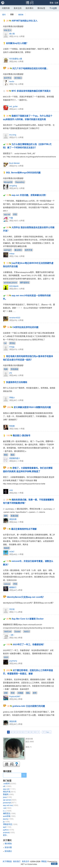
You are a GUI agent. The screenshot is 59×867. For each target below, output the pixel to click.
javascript (9, 802)
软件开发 (28, 250)
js (6, 821)
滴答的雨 (12, 519)
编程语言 (9, 813)
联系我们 (16, 861)
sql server (9, 799)
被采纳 (20, 14)
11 (38, 732)
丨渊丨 (12, 635)
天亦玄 (12, 609)
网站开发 (9, 791)
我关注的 (18, 8)
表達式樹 (14, 515)
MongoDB (8, 182)
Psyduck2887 (14, 696)
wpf (7, 827)
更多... (5, 835)
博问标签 (41, 8)
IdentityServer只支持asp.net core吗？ (26, 596)
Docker (17, 631)
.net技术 (9, 783)
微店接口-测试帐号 (21, 435)
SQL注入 (7, 30)
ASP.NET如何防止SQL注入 (24, 20)
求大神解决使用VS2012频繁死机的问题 (32, 407)
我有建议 (8, 851)
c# (7, 786)
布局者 (12, 426)
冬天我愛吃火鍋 (15, 58)
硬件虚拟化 (24, 282)
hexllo (11, 81)
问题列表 (6, 8)
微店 (12, 454)
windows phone (10, 282)
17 (43, 732)
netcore (7, 584)
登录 (51, 2)
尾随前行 (12, 587)
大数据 (20, 693)
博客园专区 (10, 824)
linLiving (12, 134)
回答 (12, 14)
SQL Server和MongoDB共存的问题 (23, 172)
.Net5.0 (26, 631)
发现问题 (8, 847)
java (7, 797)
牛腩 (11, 218)
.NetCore (7, 631)
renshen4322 (14, 317)
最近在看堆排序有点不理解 (24, 528)
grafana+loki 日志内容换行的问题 (28, 705)
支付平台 (7, 78)
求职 (6, 693)
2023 (6, 657)
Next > (48, 732)
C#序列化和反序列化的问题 (25, 327)
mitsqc (12, 253)
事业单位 (18, 250)
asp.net (7, 214)
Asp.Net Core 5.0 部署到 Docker (27, 618)
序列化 (12, 343)
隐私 (28, 693)
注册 (56, 2)
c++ (7, 810)
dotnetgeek (13, 286)
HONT (11, 551)
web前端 (9, 816)
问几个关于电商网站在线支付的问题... (30, 68)
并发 (15, 214)
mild (11, 490)
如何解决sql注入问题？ (17, 43)
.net (7, 808)
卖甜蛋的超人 (14, 458)
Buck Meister (14, 163)
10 (35, 732)
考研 (12, 693)
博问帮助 (8, 843)
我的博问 (29, 8)
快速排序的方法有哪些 (16, 382)
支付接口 (18, 78)
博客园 (44, 861)
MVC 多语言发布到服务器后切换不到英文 (31, 90)
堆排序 (6, 548)
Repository (19, 182)
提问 (4, 14)
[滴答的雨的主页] (14, 748)
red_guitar (13, 106)
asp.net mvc (10, 805)
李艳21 (12, 397)
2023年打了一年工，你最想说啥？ (29, 644)
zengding (13, 185)
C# (5, 343)
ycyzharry (13, 660)
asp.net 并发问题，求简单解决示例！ (29, 194)
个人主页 (53, 8)
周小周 (12, 33)
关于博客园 (7, 861)
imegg (11, 346)
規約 (6, 515)
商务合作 (25, 861)
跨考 (35, 693)
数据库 (8, 794)
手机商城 (14, 369)
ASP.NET (7, 250)
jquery (8, 818)
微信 (6, 454)
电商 (6, 369)
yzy (10, 372)
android (9, 832)
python (8, 829)
